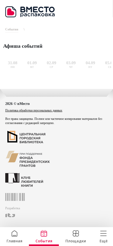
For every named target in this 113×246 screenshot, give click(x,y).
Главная (14, 240)
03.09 (71, 63)
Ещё (103, 240)
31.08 (12, 63)
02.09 (51, 63)
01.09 (32, 63)
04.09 (90, 63)
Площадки (75, 240)
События (43, 240)
